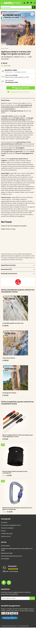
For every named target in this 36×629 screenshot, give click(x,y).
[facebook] (3, 582)
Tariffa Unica (11, 75)
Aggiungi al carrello (21, 88)
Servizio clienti (5, 546)
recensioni (14, 571)
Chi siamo (4, 522)
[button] (32, 14)
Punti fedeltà (5, 559)
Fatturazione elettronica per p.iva (11, 556)
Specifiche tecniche (8, 265)
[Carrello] (31, 3)
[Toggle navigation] (34, 3)
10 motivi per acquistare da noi (11, 525)
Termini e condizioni (7, 528)
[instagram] (9, 582)
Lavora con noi (5, 536)
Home (3, 48)
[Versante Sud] (18, 282)
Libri (7, 48)
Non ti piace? (11, 81)
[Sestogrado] (11, 3)
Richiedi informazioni (9, 274)
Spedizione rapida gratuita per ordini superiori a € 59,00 (17, 549)
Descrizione (5, 100)
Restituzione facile (6, 553)
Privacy (3, 531)
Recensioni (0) (6, 269)
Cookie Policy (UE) (6, 533)
